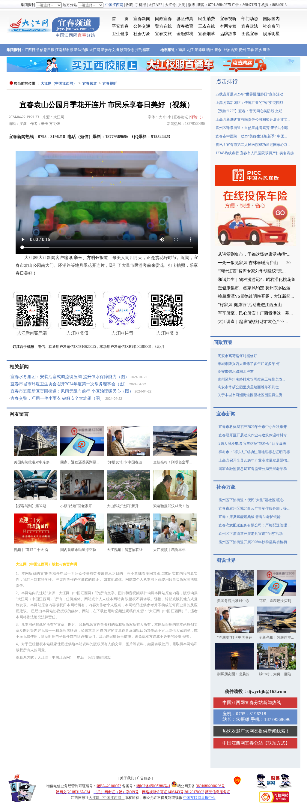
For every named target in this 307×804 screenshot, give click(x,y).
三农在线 (206, 26)
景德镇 (200, 50)
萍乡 (258, 50)
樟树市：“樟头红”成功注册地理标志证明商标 (254, 452)
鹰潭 (266, 50)
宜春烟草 (206, 34)
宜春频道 (89, 83)
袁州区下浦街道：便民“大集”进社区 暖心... (252, 500)
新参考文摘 (110, 50)
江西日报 (32, 50)
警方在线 (163, 26)
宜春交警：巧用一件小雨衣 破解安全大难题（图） (57, 398)
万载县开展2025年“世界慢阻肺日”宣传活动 (249, 94)
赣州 (209, 50)
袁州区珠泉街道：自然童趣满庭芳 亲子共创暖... (253, 128)
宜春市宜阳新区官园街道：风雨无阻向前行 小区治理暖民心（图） (71, 391)
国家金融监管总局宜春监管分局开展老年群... (254, 469)
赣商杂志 (127, 50)
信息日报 (47, 50)
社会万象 (141, 34)
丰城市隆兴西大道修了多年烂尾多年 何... (250, 364)
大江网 (94, 50)
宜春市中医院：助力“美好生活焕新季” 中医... (251, 136)
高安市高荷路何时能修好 (237, 356)
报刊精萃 (142, 50)
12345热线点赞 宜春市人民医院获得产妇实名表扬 (255, 153)
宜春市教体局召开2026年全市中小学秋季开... (254, 427)
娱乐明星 (271, 34)
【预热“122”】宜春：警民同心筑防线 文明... (250, 111)
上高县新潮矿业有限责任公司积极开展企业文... (253, 119)
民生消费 (206, 19)
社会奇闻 (271, 26)
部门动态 (249, 19)
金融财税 (185, 34)
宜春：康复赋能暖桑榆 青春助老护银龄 (250, 517)
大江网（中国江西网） (59, 83)
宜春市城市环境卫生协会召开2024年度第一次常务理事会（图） (69, 384)
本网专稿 (228, 26)
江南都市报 (64, 50)
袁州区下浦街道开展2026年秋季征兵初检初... (254, 542)
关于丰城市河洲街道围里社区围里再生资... (251, 395)
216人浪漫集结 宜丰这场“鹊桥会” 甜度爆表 (252, 443)
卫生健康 (120, 34)
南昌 (182, 50)
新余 (218, 50)
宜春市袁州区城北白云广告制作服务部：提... (254, 508)
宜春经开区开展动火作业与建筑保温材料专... (254, 435)
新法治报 (81, 50)
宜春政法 (249, 26)
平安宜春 (120, 26)
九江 (190, 50)
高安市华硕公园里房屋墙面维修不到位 (248, 387)
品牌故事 (228, 34)
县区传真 (185, 19)
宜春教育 (185, 26)
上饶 (226, 50)
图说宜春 (249, 34)
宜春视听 (228, 19)
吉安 (234, 50)
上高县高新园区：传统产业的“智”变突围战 (249, 103)
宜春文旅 (163, 34)
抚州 (242, 50)
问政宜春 (163, 19)
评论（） (197, 117)
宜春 (250, 50)
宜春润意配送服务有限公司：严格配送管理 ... (255, 525)
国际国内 (271, 19)
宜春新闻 (141, 19)
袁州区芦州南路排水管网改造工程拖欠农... (251, 379)
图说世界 (226, 560)
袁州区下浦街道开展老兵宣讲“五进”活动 (251, 533)
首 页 (120, 19)
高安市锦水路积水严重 (236, 371)
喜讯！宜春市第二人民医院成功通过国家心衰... (253, 145)
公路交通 (141, 26)
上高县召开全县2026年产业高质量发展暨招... (254, 460)
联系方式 (276, 743)
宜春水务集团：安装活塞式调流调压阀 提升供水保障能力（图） (69, 377)
